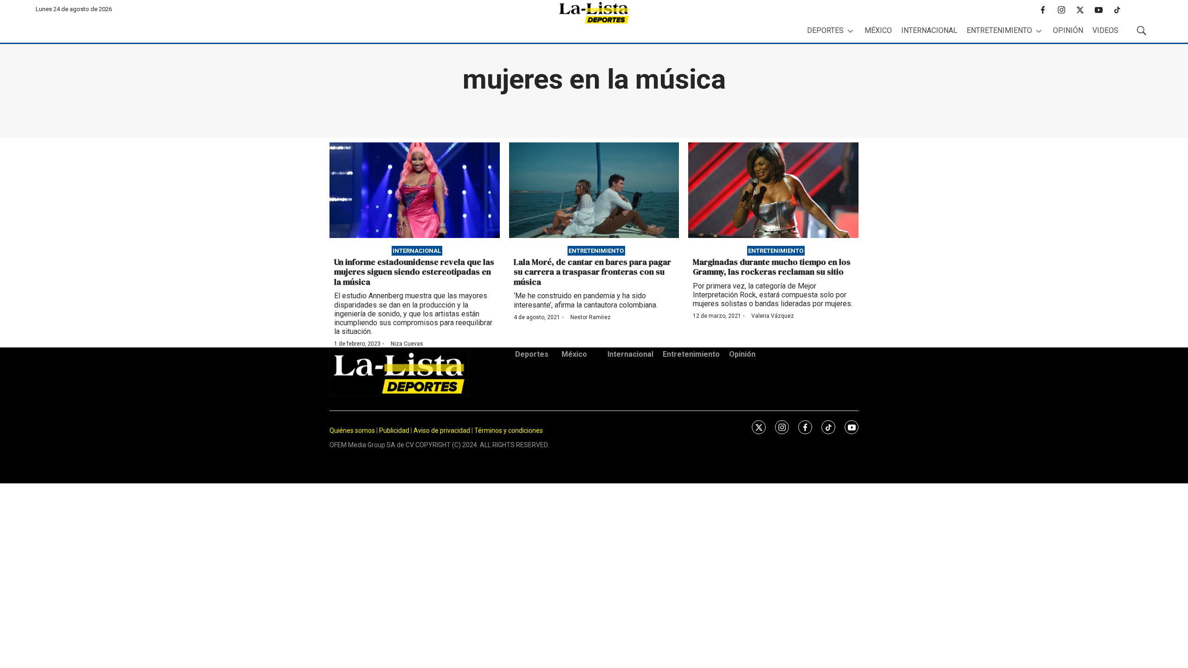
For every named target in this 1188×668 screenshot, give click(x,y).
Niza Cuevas (407, 343)
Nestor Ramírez (590, 317)
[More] (850, 31)
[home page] (594, 12)
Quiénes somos (352, 430)
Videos (1105, 30)
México (878, 30)
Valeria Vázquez (772, 316)
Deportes (825, 30)
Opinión (1068, 30)
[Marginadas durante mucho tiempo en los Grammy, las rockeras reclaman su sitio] (773, 190)
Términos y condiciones (508, 430)
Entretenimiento (999, 30)
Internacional (929, 30)
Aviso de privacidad (441, 430)
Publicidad (395, 430)
